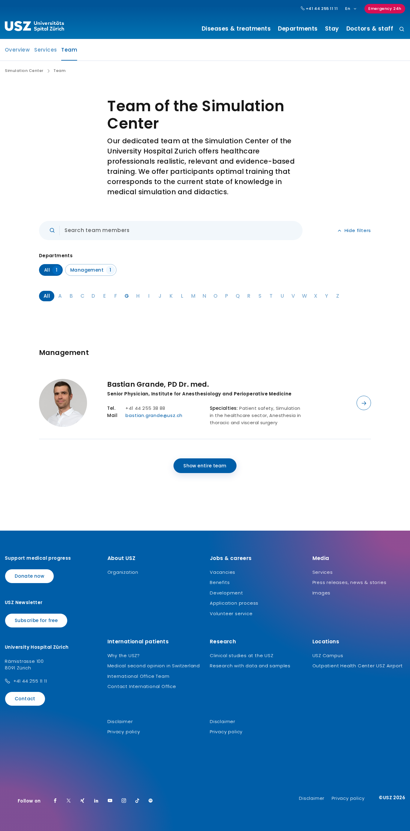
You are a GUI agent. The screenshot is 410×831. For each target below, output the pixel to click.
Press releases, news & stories (349, 582)
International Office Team (138, 676)
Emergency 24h (384, 8)
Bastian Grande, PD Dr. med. (158, 384)
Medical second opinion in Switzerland (153, 666)
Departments (298, 28)
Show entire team (204, 466)
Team (69, 51)
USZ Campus (327, 655)
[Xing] (82, 801)
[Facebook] (55, 801)
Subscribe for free (36, 620)
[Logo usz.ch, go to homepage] (34, 27)
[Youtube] (110, 801)
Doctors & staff (369, 28)
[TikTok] (137, 801)
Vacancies (222, 572)
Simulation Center (24, 70)
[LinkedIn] (96, 801)
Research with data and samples (250, 666)
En (347, 8)
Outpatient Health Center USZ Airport (357, 666)
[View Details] (364, 403)
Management (90, 270)
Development (226, 593)
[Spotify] (150, 801)
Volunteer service (231, 613)
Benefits (220, 582)
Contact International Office (141, 686)
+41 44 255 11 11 (321, 8)
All (51, 270)
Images (321, 593)
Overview (17, 49)
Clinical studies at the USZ (241, 655)
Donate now (29, 576)
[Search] (401, 29)
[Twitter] (68, 801)
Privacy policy (123, 731)
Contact (25, 698)
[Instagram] (124, 801)
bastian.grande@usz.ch (153, 415)
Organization (123, 572)
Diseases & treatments (236, 28)
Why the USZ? (123, 655)
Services (45, 49)
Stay (332, 28)
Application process (234, 603)
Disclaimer (120, 721)
